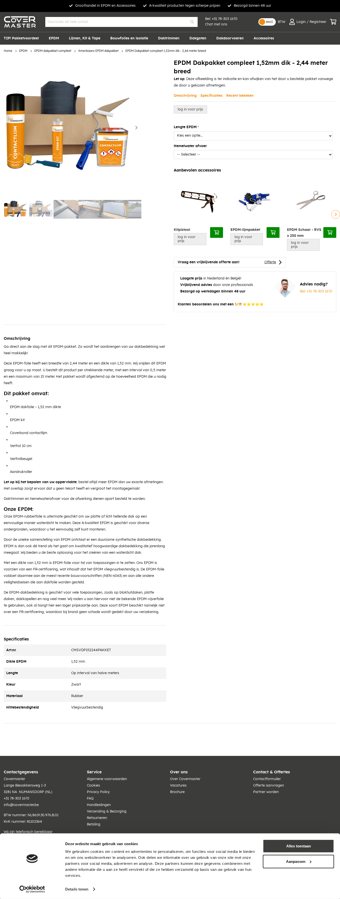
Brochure (177, 792)
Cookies (93, 785)
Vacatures (178, 785)
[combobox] (121, 22)
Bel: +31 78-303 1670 (316, 291)
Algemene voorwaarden (107, 779)
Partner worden (266, 792)
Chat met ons (216, 24)
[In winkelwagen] (216, 232)
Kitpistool (182, 230)
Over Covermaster (185, 779)
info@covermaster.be (21, 805)
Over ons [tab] (179, 772)
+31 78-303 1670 (224, 19)
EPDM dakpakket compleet (52, 51)
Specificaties (211, 95)
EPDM (23, 51)
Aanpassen (295, 861)
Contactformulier (267, 779)
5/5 (237, 304)
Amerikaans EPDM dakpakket (98, 51)
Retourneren (97, 818)
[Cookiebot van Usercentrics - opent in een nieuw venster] (32, 889)
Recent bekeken (240, 95)
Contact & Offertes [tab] (271, 772)
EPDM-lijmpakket (245, 230)
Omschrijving (185, 95)
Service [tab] (94, 772)
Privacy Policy (98, 792)
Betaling (93, 824)
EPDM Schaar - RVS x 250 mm (304, 232)
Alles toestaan (298, 846)
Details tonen (76, 889)
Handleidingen (99, 805)
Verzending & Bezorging (106, 811)
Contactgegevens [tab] (21, 772)
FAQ (90, 798)
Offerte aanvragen (268, 785)
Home (8, 51)
